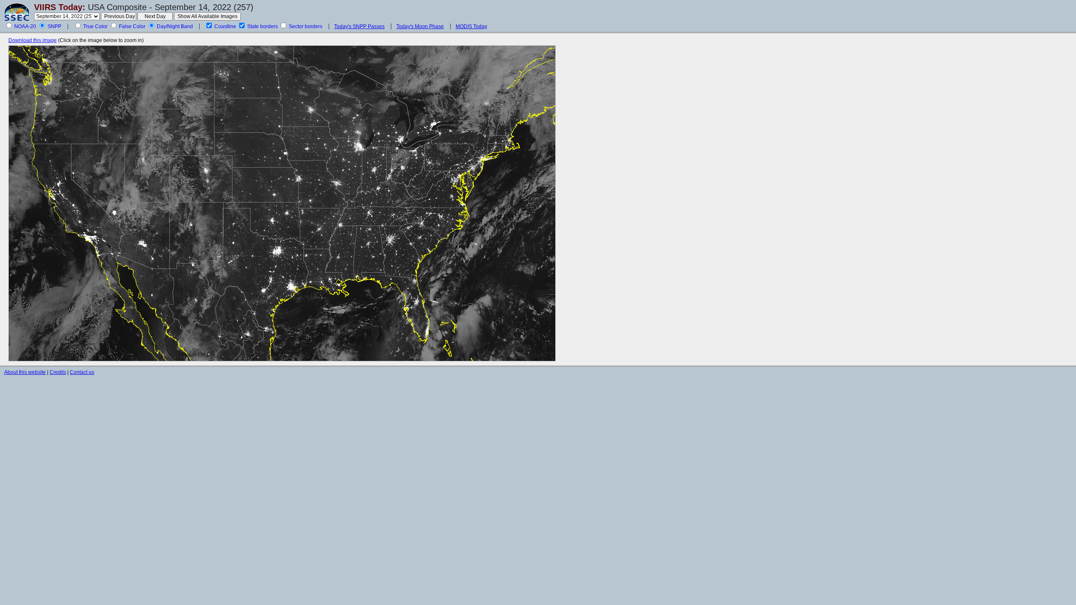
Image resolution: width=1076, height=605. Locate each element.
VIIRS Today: (59, 7)
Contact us (82, 372)
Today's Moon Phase (420, 26)
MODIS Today (471, 26)
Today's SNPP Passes (359, 26)
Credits (58, 372)
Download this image (32, 40)
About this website (25, 372)
